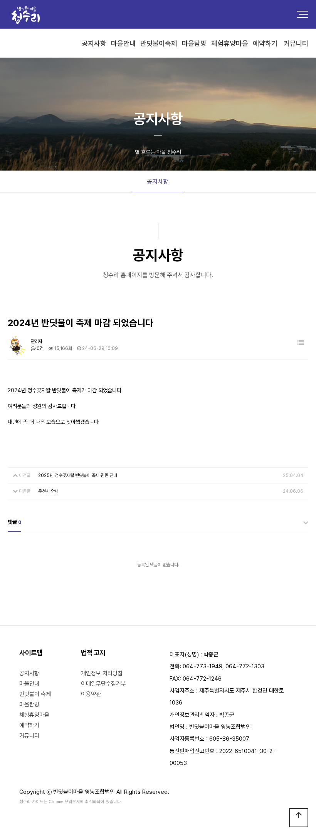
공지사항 (157, 181)
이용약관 (91, 694)
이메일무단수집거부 (103, 683)
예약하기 (29, 725)
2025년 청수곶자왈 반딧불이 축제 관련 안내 (77, 475)
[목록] (301, 343)
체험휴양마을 (34, 714)
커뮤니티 (29, 735)
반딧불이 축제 (35, 694)
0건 (39, 348)
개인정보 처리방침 (102, 673)
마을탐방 (29, 704)
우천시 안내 (48, 491)
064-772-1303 (244, 666)
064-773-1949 (202, 666)
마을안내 (29, 683)
